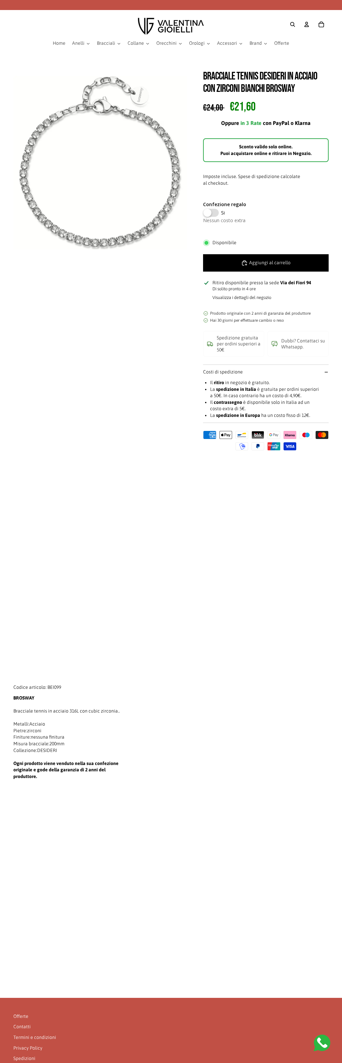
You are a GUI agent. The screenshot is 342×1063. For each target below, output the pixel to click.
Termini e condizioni (34, 1037)
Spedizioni (24, 1058)
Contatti (22, 1026)
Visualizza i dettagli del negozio (241, 297)
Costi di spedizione (223, 371)
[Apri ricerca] (292, 24)
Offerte (20, 1016)
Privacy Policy (27, 1048)
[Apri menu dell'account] (306, 24)
